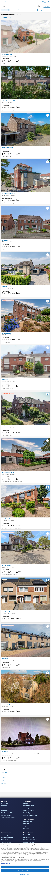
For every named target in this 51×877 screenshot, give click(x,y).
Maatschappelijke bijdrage (8, 817)
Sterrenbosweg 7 (7, 565)
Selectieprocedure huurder (30, 815)
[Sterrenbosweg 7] (25, 547)
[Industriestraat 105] (25, 36)
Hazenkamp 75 (6, 612)
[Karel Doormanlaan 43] (25, 408)
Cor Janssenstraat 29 (8, 472)
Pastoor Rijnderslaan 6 (8, 705)
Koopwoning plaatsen (7, 837)
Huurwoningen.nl (28, 821)
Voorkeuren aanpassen (25, 874)
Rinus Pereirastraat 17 (8, 194)
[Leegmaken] (37, 6)
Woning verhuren (5, 839)
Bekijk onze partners (5, 863)
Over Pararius (4, 803)
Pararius (4, 2)
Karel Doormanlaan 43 (8, 426)
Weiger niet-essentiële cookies (25, 870)
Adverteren (4, 805)
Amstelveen (4, 786)
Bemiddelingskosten (28, 813)
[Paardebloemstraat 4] (25, 129)
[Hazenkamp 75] (25, 594)
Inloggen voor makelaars (30, 839)
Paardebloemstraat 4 (8, 147)
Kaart (48, 6)
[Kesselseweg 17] (25, 268)
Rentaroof (26, 823)
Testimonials (26, 835)
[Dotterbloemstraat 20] (25, 82)
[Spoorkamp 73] (25, 640)
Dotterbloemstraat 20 (8, 101)
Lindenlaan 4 (5, 240)
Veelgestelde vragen (28, 805)
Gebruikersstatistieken (7, 813)
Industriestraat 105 (7, 54)
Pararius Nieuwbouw (29, 842)
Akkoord (25, 866)
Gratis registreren (28, 808)
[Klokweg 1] (25, 733)
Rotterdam (4, 775)
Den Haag (3, 777)
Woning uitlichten (6, 842)
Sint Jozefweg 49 (6, 333)
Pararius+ (25, 803)
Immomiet (26, 828)
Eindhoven (3, 783)
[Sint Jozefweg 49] (25, 315)
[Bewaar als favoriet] (47, 22)
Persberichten (4, 808)
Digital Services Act (6, 815)
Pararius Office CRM (28, 837)
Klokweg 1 (5, 751)
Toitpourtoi (26, 826)
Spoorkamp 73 (6, 658)
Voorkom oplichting (28, 810)
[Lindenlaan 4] (25, 222)
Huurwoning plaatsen (7, 835)
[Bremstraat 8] (25, 361)
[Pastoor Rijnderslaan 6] (25, 686)
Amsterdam (4, 772)
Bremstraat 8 (5, 379)
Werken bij (4, 810)
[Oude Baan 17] (25, 501)
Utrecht (3, 780)
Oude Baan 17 (6, 519)
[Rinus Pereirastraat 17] (25, 175)
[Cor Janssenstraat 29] (25, 454)
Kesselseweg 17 (6, 286)
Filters (5, 10)
